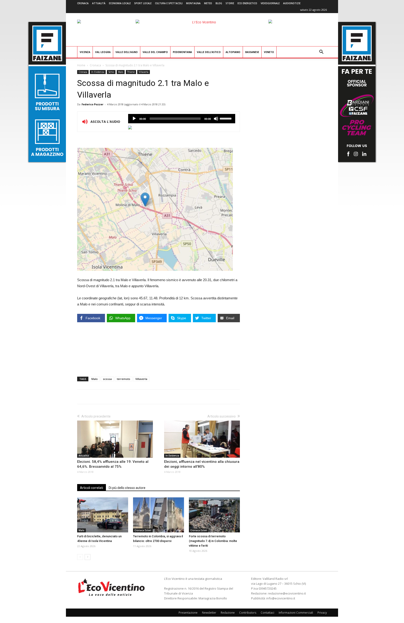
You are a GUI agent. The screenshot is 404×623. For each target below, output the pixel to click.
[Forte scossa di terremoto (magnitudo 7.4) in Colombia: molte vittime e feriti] (214, 514)
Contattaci (267, 613)
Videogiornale (270, 3)
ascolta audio (134, 118)
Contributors (247, 613)
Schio (111, 72)
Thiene (131, 72)
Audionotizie (291, 3)
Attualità (98, 3)
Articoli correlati (91, 488)
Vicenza (85, 52)
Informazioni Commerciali (296, 613)
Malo (120, 72)
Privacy (322, 613)
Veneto (269, 52)
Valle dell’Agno (126, 52)
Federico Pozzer (92, 104)
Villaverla (143, 72)
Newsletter (209, 613)
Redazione (228, 613)
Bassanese (252, 52)
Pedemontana (182, 52)
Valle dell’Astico (209, 52)
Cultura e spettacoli (169, 3)
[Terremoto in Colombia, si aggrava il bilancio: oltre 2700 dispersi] (158, 514)
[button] (321, 52)
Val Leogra (103, 52)
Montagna (193, 3)
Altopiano (233, 52)
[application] (181, 118)
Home (81, 65)
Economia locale (120, 3)
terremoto (123, 379)
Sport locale (143, 3)
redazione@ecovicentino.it (287, 593)
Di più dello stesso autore (127, 488)
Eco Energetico (247, 3)
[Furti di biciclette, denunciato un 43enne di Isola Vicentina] (102, 514)
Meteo (208, 3)
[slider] (226, 118)
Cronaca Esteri (142, 530)
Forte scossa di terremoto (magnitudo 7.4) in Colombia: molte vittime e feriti (213, 541)
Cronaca (83, 3)
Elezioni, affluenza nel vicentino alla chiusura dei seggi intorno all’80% (201, 464)
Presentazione (188, 613)
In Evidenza (97, 72)
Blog (219, 3)
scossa (107, 379)
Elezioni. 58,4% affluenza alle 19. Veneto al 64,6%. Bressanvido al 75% (112, 464)
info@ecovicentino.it (280, 598)
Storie (230, 3)
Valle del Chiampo (155, 52)
